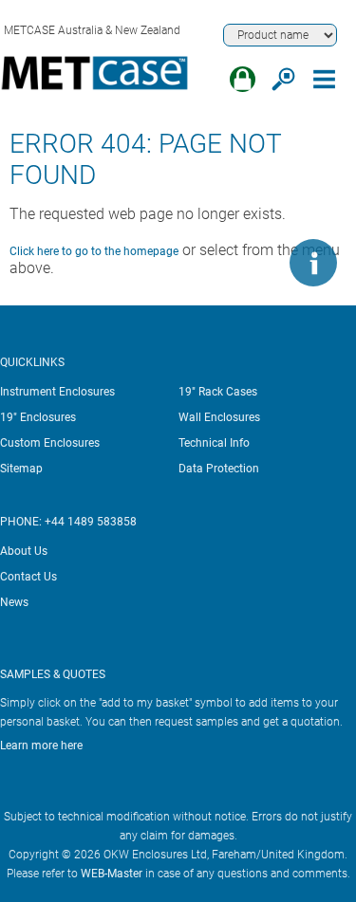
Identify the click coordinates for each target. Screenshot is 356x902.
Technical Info (214, 443)
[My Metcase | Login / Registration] (242, 79)
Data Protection (218, 468)
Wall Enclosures (219, 417)
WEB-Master (111, 873)
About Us (23, 551)
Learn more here (41, 745)
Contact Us (28, 576)
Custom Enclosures (50, 443)
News (14, 602)
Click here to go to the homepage (93, 251)
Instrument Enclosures (57, 391)
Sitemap (21, 468)
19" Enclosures (38, 417)
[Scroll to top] (256, 262)
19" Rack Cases (217, 391)
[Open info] (313, 262)
